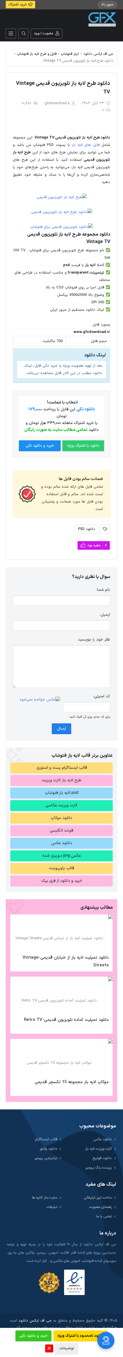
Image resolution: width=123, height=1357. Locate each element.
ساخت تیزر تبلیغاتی (98, 1197)
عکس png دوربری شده (61, 856)
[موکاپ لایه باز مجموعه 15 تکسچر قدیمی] (61, 1057)
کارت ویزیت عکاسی (61, 805)
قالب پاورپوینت (61, 868)
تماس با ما (104, 1216)
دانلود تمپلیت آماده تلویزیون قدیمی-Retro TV (66, 1020)
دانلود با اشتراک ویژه (83, 446)
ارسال (61, 729)
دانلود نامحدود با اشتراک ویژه (80, 1336)
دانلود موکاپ (61, 818)
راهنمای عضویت (100, 1207)
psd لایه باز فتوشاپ (61, 793)
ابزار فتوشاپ (70, 54)
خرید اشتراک (18, 4)
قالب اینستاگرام (46, 1139)
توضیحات (66, 1348)
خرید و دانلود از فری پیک (61, 881)
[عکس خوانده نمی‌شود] (39, 699)
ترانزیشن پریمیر (45, 1158)
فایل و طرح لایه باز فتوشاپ (37, 54)
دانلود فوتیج (102, 1158)
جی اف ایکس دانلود (98, 54)
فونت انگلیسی (61, 831)
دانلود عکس (61, 843)
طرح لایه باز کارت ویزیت (62, 780)
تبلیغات (52, 1207)
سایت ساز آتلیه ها (44, 1197)
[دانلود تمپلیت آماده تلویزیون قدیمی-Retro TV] (61, 995)
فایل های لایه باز (86, 145)
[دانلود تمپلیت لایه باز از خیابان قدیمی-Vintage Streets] (61, 932)
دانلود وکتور (48, 1148)
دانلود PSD (86, 529)
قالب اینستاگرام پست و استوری (61, 768)
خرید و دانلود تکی (40, 446)
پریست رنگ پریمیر (98, 1167)
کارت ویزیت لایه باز (98, 1148)
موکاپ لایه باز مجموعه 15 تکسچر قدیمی (72, 1082)
